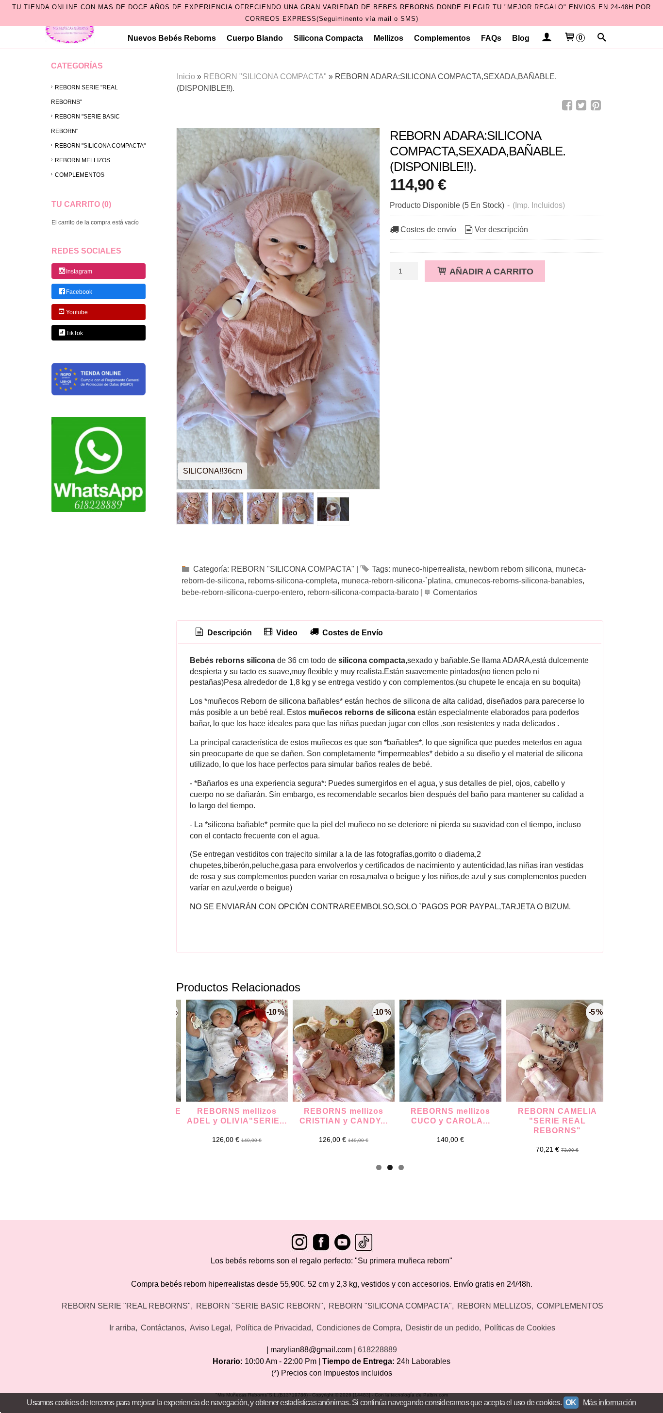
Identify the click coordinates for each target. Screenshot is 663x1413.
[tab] (222, 633)
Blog (521, 38)
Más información (609, 1402)
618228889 (377, 1349)
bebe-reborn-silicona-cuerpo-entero (242, 592)
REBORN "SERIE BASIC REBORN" (85, 124)
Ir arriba (122, 1328)
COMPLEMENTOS (79, 174)
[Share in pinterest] (595, 105)
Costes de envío (428, 229)
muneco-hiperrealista (428, 569)
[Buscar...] (602, 38)
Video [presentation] (286, 633)
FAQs (491, 38)
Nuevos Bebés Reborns (172, 38)
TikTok (74, 333)
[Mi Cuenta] (546, 38)
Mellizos (388, 38)
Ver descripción (501, 229)
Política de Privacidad (273, 1328)
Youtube (77, 312)
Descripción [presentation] (228, 633)
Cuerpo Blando (255, 38)
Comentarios (455, 592)
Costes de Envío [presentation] (351, 633)
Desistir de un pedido (442, 1328)
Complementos (442, 38)
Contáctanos (162, 1328)
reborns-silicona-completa (292, 581)
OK (571, 1402)
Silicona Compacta (328, 38)
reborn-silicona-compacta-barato (363, 592)
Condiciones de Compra (358, 1328)
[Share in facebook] (567, 105)
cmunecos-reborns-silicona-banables (518, 581)
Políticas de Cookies (519, 1328)
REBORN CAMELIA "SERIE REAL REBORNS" (557, 1121)
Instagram (79, 271)
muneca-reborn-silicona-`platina (396, 581)
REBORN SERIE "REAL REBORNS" (84, 94)
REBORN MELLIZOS (82, 160)
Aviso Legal (210, 1328)
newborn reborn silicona (510, 569)
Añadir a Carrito (490, 271)
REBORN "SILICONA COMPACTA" (100, 145)
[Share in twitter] (581, 105)
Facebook (79, 292)
